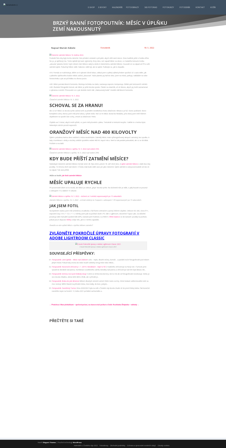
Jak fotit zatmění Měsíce (71, 175)
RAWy (69, 220)
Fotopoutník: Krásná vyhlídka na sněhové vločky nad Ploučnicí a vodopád (82, 382)
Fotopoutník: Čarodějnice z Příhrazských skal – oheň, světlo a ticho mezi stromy (86, 359)
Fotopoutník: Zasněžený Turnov (64, 288)
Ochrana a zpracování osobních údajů (141, 445)
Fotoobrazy (132, 7)
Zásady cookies (164, 445)
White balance (114, 217)
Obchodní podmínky (117, 445)
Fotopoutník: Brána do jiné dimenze (65, 281)
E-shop (91, 7)
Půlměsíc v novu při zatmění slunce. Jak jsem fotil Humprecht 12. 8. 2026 (82, 336)
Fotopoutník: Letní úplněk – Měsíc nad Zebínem (70, 260)
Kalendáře (117, 7)
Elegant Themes (49, 442)
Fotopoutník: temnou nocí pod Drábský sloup (69, 274)
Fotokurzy (168, 7)
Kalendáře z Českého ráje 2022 (86, 445)
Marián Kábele (67, 47)
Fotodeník (185, 7)
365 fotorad (150, 7)
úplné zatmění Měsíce (129, 164)
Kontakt (200, 7)
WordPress (77, 442)
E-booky (102, 7)
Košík (213, 7)
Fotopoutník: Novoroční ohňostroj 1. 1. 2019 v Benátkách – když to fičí (79, 267)
